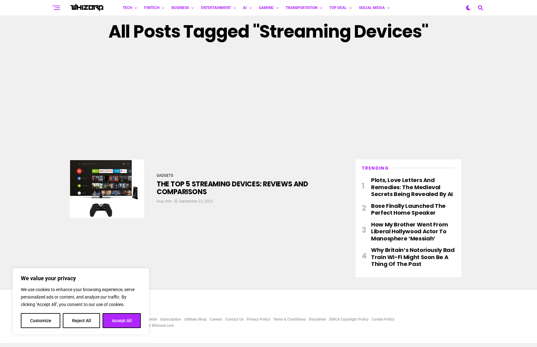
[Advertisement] (268, 100)
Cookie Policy (383, 319)
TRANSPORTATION (301, 8)
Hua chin (164, 201)
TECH (127, 8)
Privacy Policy (258, 319)
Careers (216, 319)
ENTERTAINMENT (216, 8)
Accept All (122, 320)
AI (245, 8)
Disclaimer (317, 319)
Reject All (81, 320)
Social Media (372, 8)
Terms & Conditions (289, 319)
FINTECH (151, 8)
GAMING (266, 8)
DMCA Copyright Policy (349, 319)
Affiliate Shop (195, 319)
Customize (40, 320)
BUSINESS (180, 8)
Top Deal (338, 8)
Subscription (170, 319)
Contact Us (234, 319)
